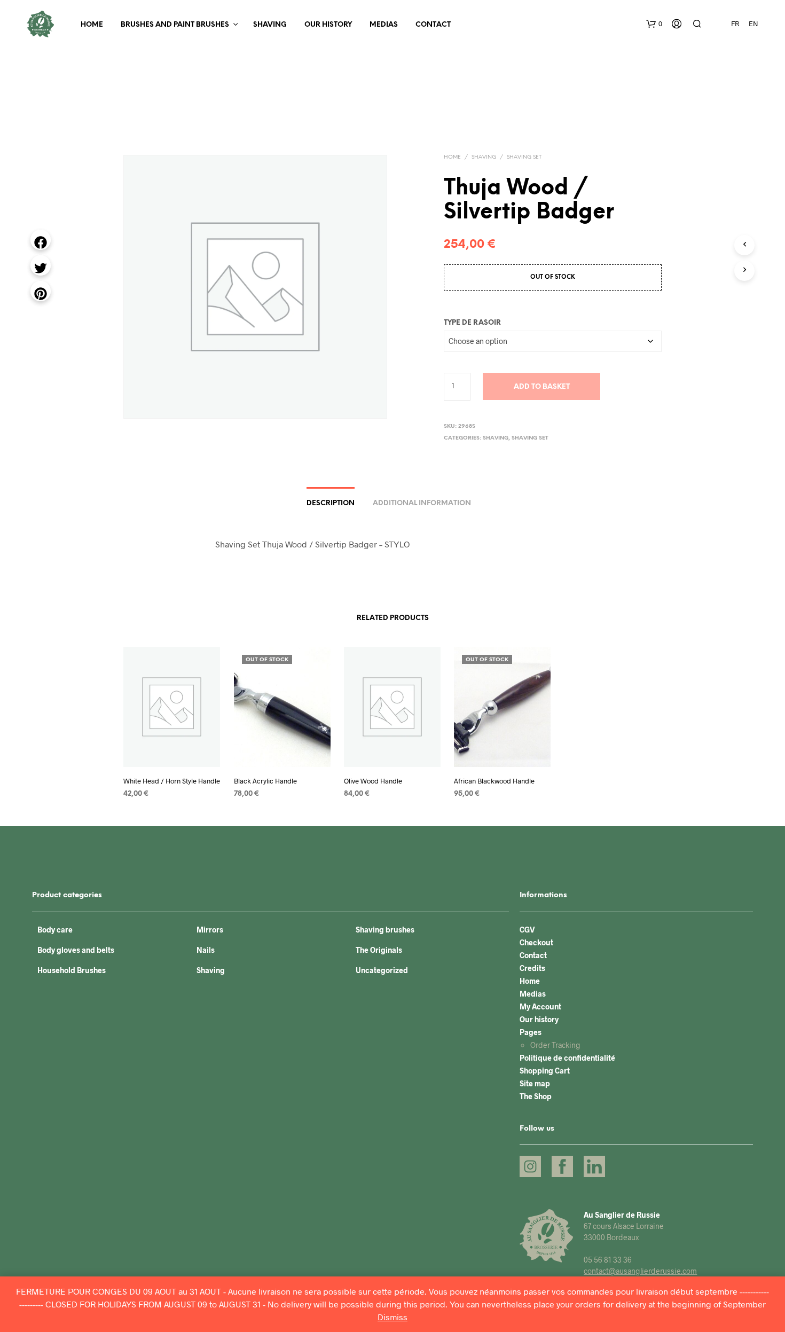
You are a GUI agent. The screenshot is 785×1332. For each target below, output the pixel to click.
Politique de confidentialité (567, 1057)
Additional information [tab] (422, 503)
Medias (384, 24)
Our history (328, 24)
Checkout (536, 942)
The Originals (379, 949)
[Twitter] (40, 265)
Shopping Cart (545, 1070)
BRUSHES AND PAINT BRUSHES (175, 24)
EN (753, 23)
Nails (206, 949)
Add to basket (542, 386)
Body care (55, 929)
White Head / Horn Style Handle (171, 781)
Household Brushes (71, 970)
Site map (535, 1083)
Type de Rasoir (472, 322)
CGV (527, 929)
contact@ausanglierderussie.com (640, 1270)
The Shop (536, 1096)
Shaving (270, 24)
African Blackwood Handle (494, 781)
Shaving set (524, 157)
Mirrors (210, 929)
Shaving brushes (385, 929)
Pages (530, 1032)
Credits (532, 968)
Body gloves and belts (75, 949)
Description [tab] (331, 503)
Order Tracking (555, 1044)
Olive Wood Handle (373, 781)
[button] (654, 24)
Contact (433, 24)
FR (735, 23)
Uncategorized (382, 970)
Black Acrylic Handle (265, 781)
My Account (540, 1006)
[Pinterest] (40, 291)
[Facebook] (40, 240)
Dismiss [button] (392, 1317)
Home (92, 24)
